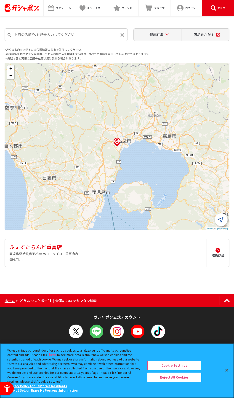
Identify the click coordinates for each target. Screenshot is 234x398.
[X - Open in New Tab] (76, 331)
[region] (117, 371)
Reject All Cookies (174, 377)
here (52, 354)
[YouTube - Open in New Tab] (137, 331)
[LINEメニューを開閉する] (96, 331)
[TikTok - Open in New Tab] (158, 331)
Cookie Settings (174, 365)
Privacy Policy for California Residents (37, 386)
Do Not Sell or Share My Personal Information (43, 390)
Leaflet (210, 228)
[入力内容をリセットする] (122, 34)
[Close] (227, 370)
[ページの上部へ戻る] (227, 301)
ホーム (10, 300)
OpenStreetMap (222, 228)
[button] (117, 142)
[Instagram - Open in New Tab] (117, 331)
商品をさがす (204, 34)
